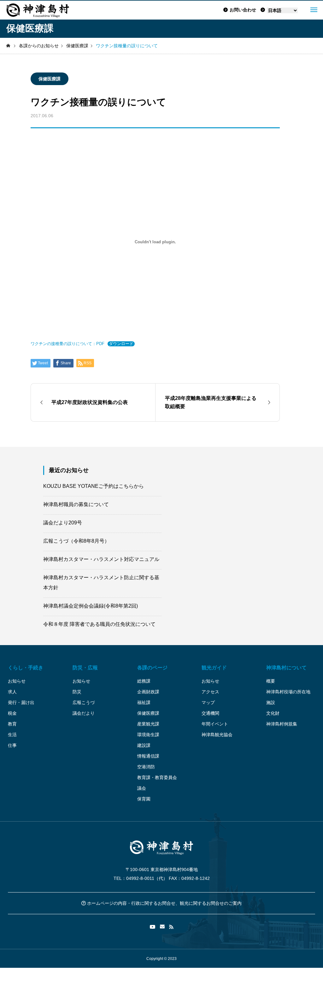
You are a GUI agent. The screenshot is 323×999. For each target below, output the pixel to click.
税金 (12, 713)
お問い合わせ (243, 9)
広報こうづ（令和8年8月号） (76, 541)
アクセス (210, 691)
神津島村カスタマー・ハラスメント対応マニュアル (101, 559)
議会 (141, 788)
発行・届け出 (21, 702)
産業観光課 (148, 723)
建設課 (143, 745)
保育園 (143, 798)
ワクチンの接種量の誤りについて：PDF (67, 343)
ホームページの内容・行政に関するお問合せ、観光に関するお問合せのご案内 (164, 903)
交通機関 (210, 713)
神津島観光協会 (217, 734)
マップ (208, 702)
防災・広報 (85, 667)
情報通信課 (148, 756)
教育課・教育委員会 (157, 777)
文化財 (272, 713)
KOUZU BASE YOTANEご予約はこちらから (93, 486)
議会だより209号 (62, 522)
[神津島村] (37, 10)
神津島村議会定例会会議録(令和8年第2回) (90, 606)
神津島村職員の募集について (76, 504)
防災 (77, 691)
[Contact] (162, 927)
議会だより (84, 713)
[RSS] (171, 927)
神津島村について (286, 667)
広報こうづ (84, 702)
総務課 (143, 681)
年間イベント (215, 723)
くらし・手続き (25, 667)
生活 (12, 734)
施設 (270, 702)
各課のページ (152, 667)
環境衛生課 (148, 734)
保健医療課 (49, 78)
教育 (12, 723)
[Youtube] (153, 927)
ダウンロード (121, 343)
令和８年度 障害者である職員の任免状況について (99, 624)
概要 (270, 681)
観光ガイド (214, 667)
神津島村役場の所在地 (288, 691)
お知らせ (17, 681)
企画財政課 (148, 691)
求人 (12, 691)
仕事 (12, 745)
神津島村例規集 (281, 723)
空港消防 (146, 766)
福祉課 (143, 702)
